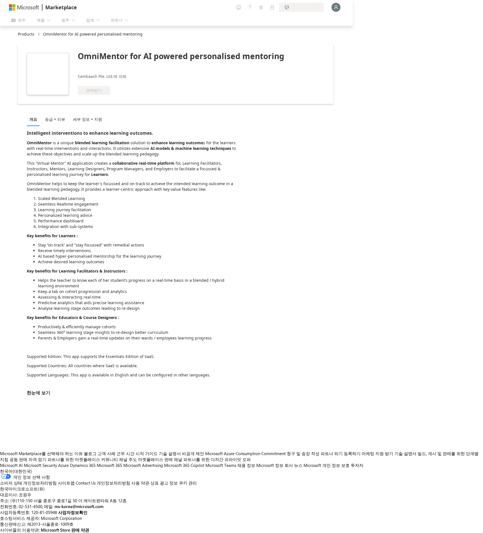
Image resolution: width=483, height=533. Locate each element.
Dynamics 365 (83, 465)
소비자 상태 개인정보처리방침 (28, 483)
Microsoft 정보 (269, 465)
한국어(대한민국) (16, 471)
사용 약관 (140, 483)
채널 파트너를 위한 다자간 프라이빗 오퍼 (212, 459)
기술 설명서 (170, 453)
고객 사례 (106, 453)
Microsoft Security (40, 465)
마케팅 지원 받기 (377, 453)
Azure (63, 465)
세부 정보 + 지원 (87, 119)
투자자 (357, 465)
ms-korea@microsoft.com (79, 506)
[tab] (34, 119)
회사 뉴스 (293, 465)
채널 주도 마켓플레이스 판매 (146, 459)
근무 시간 (125, 453)
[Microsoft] (24, 7)
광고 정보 (169, 483)
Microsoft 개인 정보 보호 (327, 465)
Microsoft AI (11, 465)
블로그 (90, 453)
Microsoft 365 (109, 465)
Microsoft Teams (220, 465)
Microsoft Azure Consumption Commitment (246, 453)
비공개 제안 (193, 453)
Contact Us (86, 483)
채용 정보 (246, 465)
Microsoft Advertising (143, 465)
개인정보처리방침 (113, 483)
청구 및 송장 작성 (303, 453)
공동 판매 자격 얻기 (28, 459)
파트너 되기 (332, 453)
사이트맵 (66, 483)
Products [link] (26, 34)
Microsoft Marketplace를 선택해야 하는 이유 (41, 453)
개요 (33, 119)
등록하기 (352, 453)
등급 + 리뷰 (55, 119)
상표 (154, 483)
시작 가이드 (147, 453)
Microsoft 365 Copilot (184, 465)
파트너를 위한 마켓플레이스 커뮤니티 (83, 459)
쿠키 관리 (188, 483)
